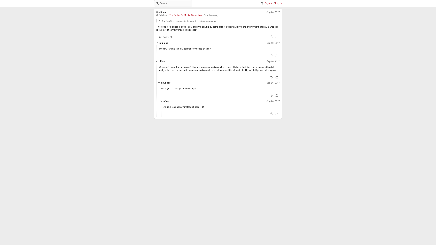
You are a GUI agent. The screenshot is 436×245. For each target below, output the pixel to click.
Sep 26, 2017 (273, 12)
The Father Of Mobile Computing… (186, 15)
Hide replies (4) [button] (165, 36)
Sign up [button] (269, 3)
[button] (157, 3)
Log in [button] (278, 3)
